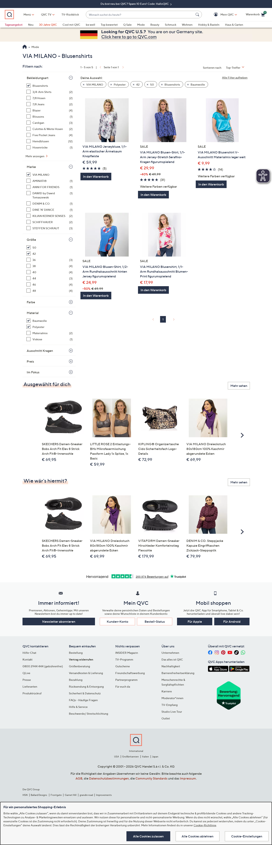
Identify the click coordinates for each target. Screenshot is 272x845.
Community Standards (151, 778)
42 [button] (138, 84)
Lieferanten (30, 686)
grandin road (86, 794)
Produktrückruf (32, 693)
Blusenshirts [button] (172, 84)
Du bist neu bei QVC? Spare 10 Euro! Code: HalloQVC (135, 3)
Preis (30, 361)
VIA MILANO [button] (94, 84)
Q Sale (127, 24)
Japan (155, 756)
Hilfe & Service (78, 706)
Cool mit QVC (71, 24)
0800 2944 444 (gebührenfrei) (43, 666)
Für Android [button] (232, 622)
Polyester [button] (119, 84)
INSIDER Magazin (126, 652)
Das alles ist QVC (172, 659)
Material (33, 313)
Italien (145, 756)
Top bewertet (109, 24)
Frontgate (56, 794)
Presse (27, 679)
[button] (221, 15)
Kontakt (27, 659)
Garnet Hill (70, 794)
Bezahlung (75, 679)
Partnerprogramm (126, 679)
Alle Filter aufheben (235, 77)
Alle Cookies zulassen (148, 836)
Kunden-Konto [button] (117, 622)
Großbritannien (130, 756)
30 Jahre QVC (48, 24)
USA (116, 756)
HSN (25, 794)
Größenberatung (79, 666)
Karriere (166, 691)
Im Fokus (33, 372)
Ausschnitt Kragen (40, 351)
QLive (26, 673)
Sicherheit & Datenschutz (85, 693)
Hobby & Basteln (208, 24)
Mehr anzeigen (35, 156)
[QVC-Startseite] (24, 47)
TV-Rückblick (70, 14)
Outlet (165, 718)
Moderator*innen (172, 698)
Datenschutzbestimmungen (109, 778)
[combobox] (140, 14)
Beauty (154, 24)
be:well (90, 24)
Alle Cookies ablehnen (197, 836)
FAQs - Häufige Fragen (83, 700)
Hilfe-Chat (29, 652)
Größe (31, 240)
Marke (31, 167)
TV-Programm (124, 659)
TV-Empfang (169, 704)
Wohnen (187, 24)
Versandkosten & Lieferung (86, 673)
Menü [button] (27, 14)
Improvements (104, 794)
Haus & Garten (234, 24)
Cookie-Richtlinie (205, 825)
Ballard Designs (39, 794)
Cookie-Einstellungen (246, 836)
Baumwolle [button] (197, 84)
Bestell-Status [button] (155, 622)
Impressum (188, 778)
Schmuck (170, 24)
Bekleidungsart (37, 78)
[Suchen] (198, 14)
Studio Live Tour (171, 711)
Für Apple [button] (195, 622)
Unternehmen (170, 652)
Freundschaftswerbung (130, 673)
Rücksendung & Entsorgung (86, 686)
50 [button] (152, 84)
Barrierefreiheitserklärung (177, 673)
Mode (141, 24)
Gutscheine (122, 666)
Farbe (31, 302)
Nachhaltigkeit (170, 666)
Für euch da (122, 686)
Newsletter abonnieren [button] (58, 622)
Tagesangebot (14, 24)
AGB (78, 778)
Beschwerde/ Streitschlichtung (88, 713)
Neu (30, 24)
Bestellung (76, 652)
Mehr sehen (238, 386)
